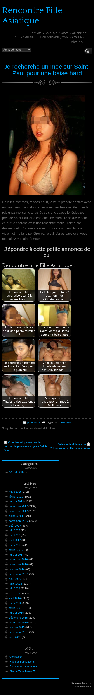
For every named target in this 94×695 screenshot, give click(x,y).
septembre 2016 (18, 574)
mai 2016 (14, 593)
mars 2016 (15, 603)
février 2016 (16, 608)
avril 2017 (15, 540)
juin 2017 (14, 530)
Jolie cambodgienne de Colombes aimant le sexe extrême (70, 446)
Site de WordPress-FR (22, 671)
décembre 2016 (18, 559)
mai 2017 (14, 535)
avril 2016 (15, 598)
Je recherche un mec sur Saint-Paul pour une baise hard (47, 70)
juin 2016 (14, 588)
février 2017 (16, 550)
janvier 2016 (16, 612)
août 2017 (15, 525)
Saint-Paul (65, 422)
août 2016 (15, 579)
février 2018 (16, 496)
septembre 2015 (18, 632)
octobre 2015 (17, 627)
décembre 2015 (18, 617)
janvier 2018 (16, 501)
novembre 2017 (18, 511)
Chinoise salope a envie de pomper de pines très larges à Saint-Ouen (25, 446)
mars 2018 (15, 491)
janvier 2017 (16, 554)
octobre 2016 (17, 569)
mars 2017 (15, 545)
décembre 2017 (18, 506)
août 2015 (15, 637)
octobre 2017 (17, 515)
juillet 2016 (15, 583)
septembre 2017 (18, 521)
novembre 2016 (18, 564)
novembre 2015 (18, 622)
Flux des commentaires (23, 666)
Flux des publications (22, 661)
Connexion (16, 656)
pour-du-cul (33, 422)
